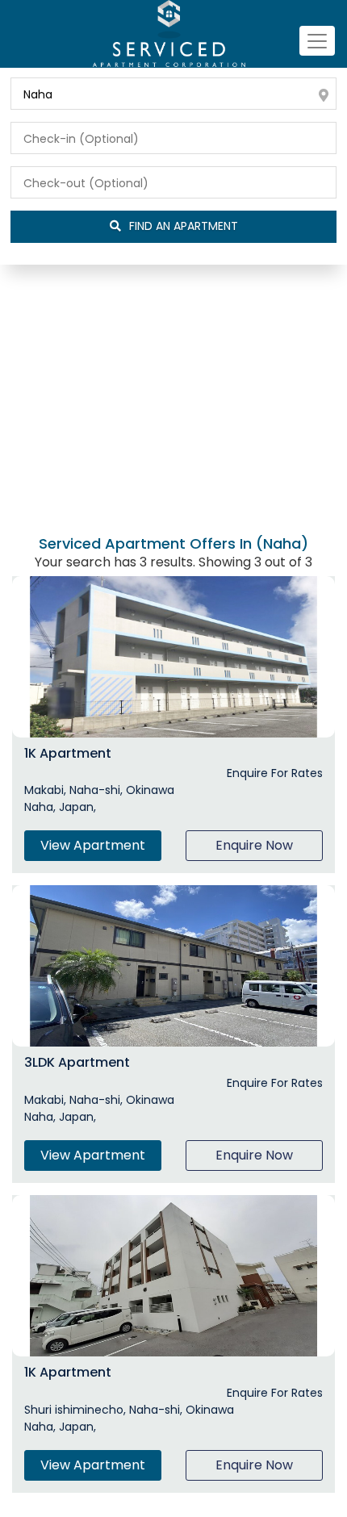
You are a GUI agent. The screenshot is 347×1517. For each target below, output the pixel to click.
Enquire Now (254, 845)
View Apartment (92, 845)
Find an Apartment (183, 226)
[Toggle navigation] (317, 41)
